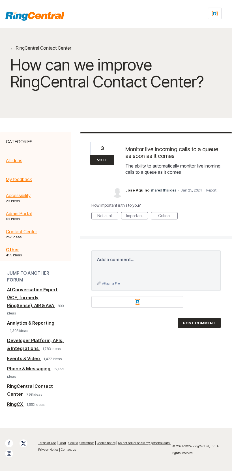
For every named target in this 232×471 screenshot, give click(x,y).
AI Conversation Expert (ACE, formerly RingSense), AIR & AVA (32, 297)
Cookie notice (106, 443)
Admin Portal (19, 213)
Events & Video (24, 358)
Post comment (199, 323)
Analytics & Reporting (30, 323)
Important (137, 216)
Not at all (107, 216)
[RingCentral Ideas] (35, 16)
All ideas (14, 160)
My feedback (19, 179)
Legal (62, 443)
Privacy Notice (48, 450)
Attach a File (111, 283)
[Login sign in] (215, 13)
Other (12, 249)
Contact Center (21, 231)
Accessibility (18, 195)
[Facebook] (12, 443)
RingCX (15, 404)
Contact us (68, 450)
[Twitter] (26, 443)
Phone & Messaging (29, 368)
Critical (168, 216)
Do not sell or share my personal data (144, 443)
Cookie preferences (81, 443)
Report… (213, 190)
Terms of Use (47, 443)
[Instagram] (12, 453)
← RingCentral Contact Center (40, 48)
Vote (102, 160)
